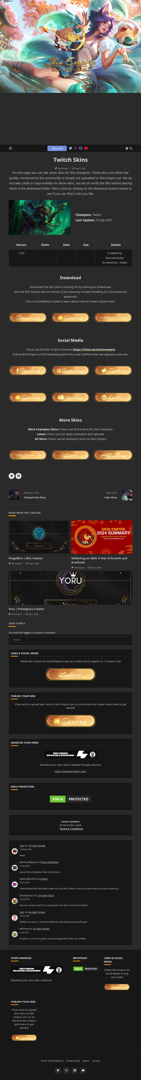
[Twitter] (70, 148)
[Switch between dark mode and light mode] (127, 148)
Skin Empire (63, 168)
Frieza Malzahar (49, 862)
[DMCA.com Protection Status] (70, 799)
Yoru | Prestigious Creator (26, 609)
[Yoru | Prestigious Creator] (70, 588)
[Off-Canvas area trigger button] (11, 148)
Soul (22, 845)
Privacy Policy (73, 1061)
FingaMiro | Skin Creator (26, 558)
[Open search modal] (131, 148)
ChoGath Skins (45, 895)
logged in (28, 632)
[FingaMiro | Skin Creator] (39, 537)
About (86, 1061)
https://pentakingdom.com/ (70, 771)
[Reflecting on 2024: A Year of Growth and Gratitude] (101, 537)
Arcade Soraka (37, 845)
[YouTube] (86, 148)
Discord (57, 148)
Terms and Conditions (52, 1061)
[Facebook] (80, 148)
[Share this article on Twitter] (12, 476)
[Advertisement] (70, 119)
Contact (43, 878)
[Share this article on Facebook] (18, 476)
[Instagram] (75, 148)
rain (22, 912)
